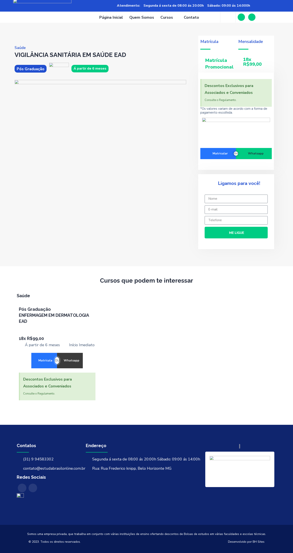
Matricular (220, 153)
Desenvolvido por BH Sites (246, 542)
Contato (191, 17)
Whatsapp (256, 153)
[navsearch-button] (228, 17)
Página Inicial (111, 17)
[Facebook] (241, 17)
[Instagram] (251, 17)
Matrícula (45, 360)
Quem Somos (141, 17)
